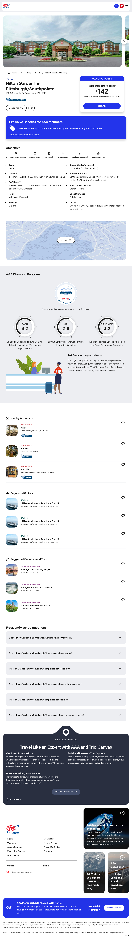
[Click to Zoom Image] (62, 41)
